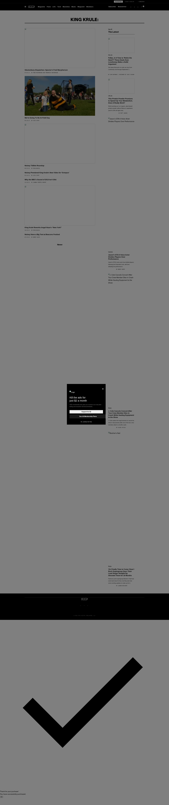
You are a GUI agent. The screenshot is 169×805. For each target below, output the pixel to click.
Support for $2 (86, 411)
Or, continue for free (86, 421)
